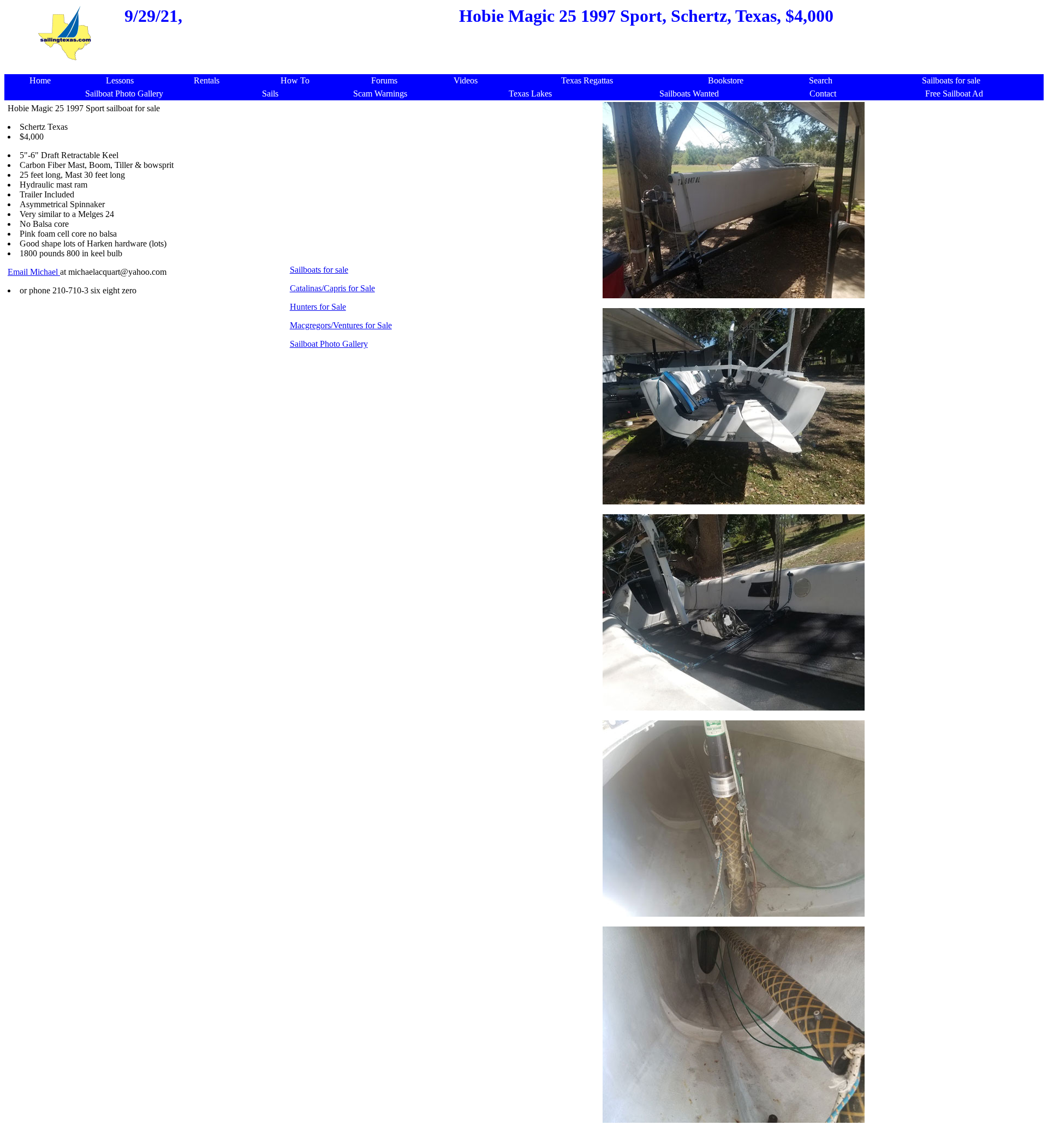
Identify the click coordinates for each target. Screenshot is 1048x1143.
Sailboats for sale (319, 269)
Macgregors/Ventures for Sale (341, 325)
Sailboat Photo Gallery (329, 343)
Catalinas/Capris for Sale (332, 288)
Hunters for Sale (318, 306)
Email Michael (34, 271)
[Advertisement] (444, 180)
